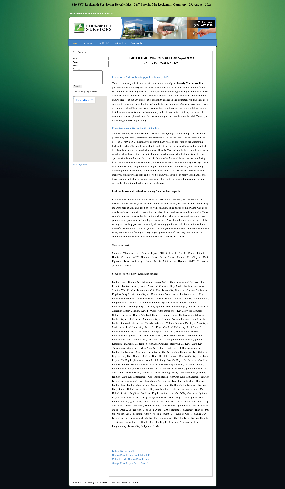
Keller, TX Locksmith (123, 450)
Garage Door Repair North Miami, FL (131, 455)
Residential (104, 43)
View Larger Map (80, 164)
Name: (75, 58)
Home (74, 43)
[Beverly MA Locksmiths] (93, 34)
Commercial (136, 43)
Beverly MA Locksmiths (98, 482)
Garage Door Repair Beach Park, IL (130, 463)
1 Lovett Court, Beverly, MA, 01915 (123, 482)
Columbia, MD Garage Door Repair (130, 459)
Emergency (88, 43)
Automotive (120, 43)
